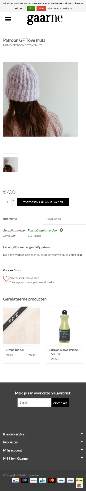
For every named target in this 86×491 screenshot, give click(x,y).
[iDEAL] (78, 480)
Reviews (53, 218)
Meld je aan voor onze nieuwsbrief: (43, 393)
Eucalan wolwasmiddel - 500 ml (63, 352)
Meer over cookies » (60, 8)
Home (7, 45)
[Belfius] (33, 480)
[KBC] (42, 480)
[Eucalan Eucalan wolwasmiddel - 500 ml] (64, 326)
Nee (41, 8)
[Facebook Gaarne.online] (39, 415)
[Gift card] (78, 485)
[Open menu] (8, 19)
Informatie (10, 218)
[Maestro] (24, 480)
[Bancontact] (14, 480)
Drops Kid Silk (15, 350)
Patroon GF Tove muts (27, 45)
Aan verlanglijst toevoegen (24, 277)
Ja (31, 8)
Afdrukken (49, 282)
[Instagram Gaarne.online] (46, 415)
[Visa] (60, 480)
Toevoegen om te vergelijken (25, 282)
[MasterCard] (51, 480)
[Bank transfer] (69, 480)
